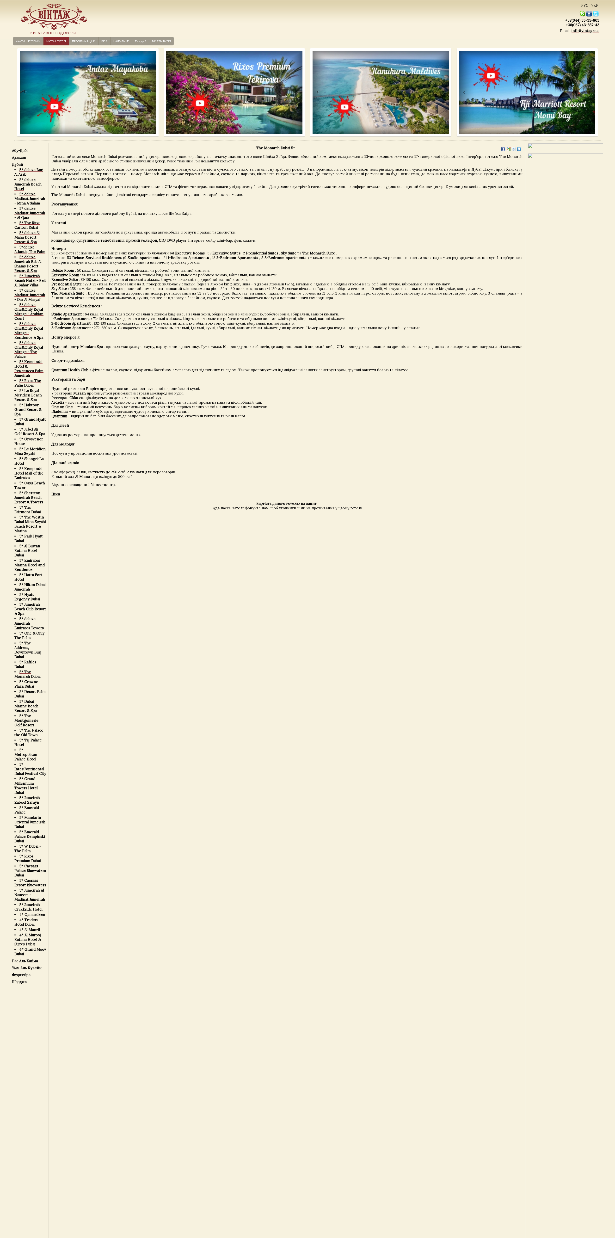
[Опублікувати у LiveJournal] (514, 149)
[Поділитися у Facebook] (503, 149)
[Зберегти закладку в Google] (508, 149)
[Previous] (20, 92)
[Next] (150, 92)
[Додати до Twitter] (519, 149)
